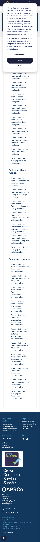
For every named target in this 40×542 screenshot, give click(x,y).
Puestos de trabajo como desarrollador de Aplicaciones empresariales (20, 268)
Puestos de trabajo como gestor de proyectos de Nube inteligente (18, 98)
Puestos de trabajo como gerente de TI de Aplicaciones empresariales (20, 383)
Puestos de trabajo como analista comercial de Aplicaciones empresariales (18, 320)
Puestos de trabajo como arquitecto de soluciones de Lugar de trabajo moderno (20, 239)
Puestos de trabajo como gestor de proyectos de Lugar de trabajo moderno (20, 216)
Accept (20, 60)
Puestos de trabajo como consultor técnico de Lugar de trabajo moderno (20, 193)
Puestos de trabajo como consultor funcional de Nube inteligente (18, 86)
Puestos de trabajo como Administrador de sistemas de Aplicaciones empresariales (20, 334)
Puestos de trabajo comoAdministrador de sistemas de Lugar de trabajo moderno (20, 228)
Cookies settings (20, 54)
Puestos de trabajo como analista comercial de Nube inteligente (18, 121)
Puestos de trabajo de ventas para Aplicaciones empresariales (19, 372)
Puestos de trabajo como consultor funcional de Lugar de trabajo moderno (19, 205)
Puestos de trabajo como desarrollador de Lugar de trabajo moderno (20, 182)
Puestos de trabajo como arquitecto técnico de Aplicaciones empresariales (20, 346)
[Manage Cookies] (3, 538)
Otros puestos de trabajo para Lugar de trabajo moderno (19, 249)
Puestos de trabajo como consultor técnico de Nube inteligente (20, 76)
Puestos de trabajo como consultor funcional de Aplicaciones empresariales (18, 292)
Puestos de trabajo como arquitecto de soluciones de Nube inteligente (19, 109)
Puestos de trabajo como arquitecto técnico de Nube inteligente (20, 131)
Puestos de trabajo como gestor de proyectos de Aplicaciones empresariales (18, 306)
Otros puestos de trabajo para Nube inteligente (18, 160)
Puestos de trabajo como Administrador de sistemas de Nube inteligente (20, 141)
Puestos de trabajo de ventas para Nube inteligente (19, 151)
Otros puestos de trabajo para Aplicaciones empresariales (18, 395)
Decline (20, 66)
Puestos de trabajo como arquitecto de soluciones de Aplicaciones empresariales (18, 359)
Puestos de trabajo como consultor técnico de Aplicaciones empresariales (20, 279)
